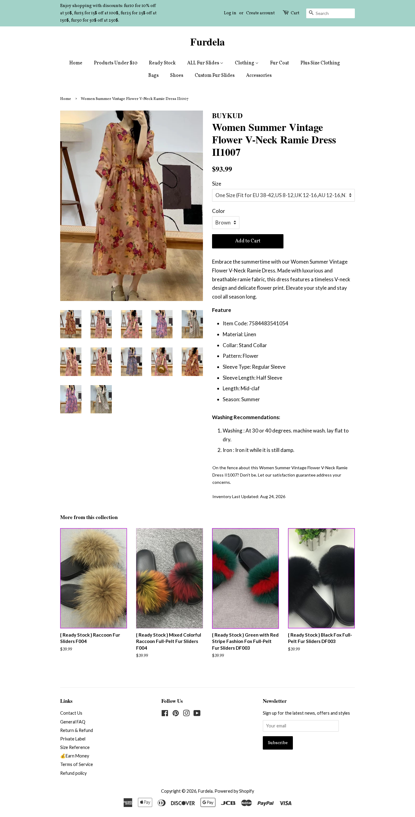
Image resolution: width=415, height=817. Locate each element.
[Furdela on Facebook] (164, 714)
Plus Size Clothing (320, 63)
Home (75, 63)
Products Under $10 (115, 63)
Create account (260, 13)
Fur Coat (279, 63)
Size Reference (75, 747)
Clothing (245, 63)
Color (218, 211)
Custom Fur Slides (215, 75)
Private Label (72, 738)
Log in (230, 13)
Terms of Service (76, 764)
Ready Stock (162, 63)
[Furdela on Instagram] (186, 714)
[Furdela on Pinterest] (175, 714)
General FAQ (72, 721)
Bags (153, 75)
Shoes (176, 75)
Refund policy (73, 773)
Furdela (207, 42)
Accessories (259, 75)
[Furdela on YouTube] (197, 714)
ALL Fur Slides (203, 63)
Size (216, 183)
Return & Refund (76, 730)
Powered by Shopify (234, 791)
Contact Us (71, 713)
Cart (295, 13)
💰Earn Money (74, 755)
